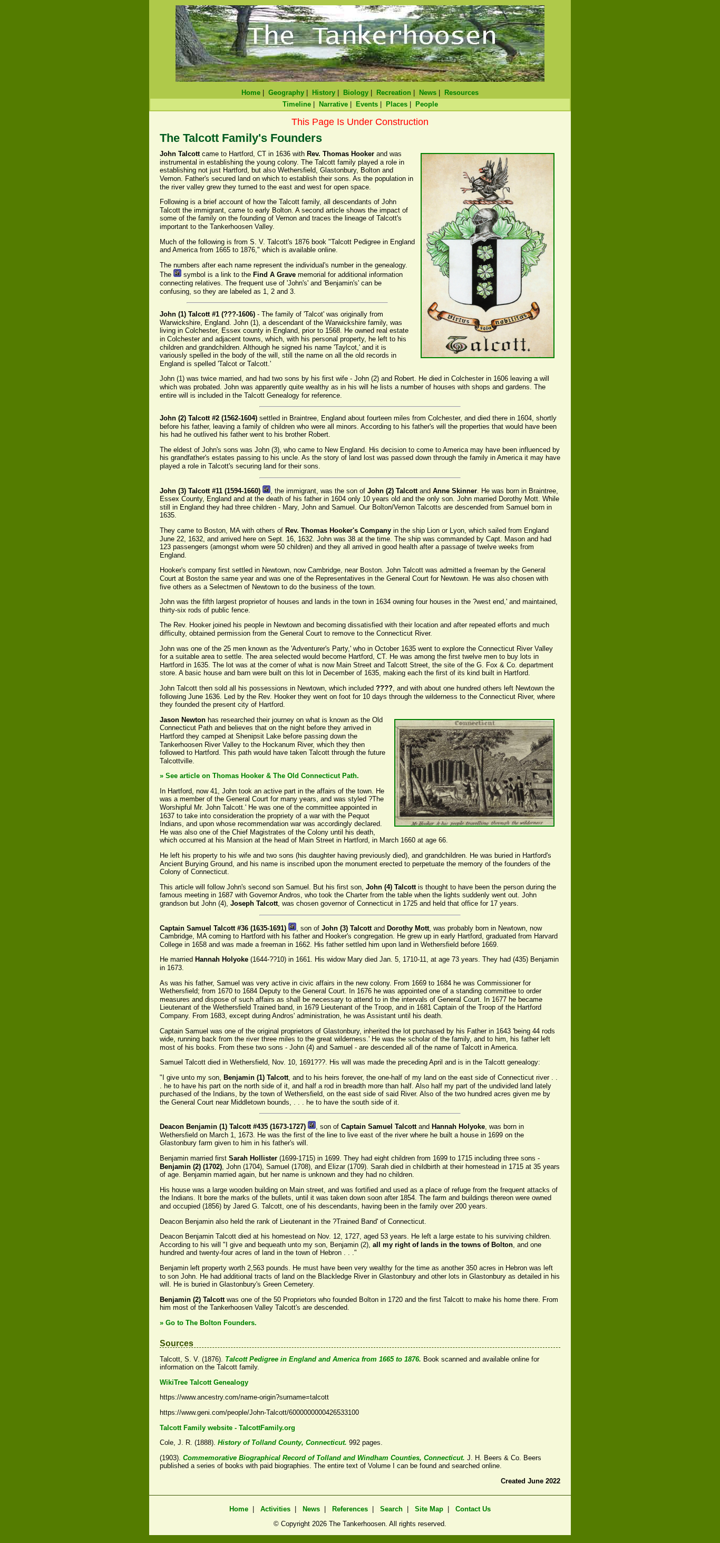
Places (396, 104)
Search (391, 1509)
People (426, 104)
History (323, 93)
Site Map (429, 1509)
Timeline (297, 104)
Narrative (333, 104)
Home (250, 93)
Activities (275, 1509)
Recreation (393, 93)
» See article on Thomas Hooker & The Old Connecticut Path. (259, 776)
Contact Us (473, 1509)
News (427, 93)
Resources (461, 93)
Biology (355, 93)
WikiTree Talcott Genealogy (204, 1382)
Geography (286, 93)
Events (367, 104)
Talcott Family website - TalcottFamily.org (227, 1428)
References (350, 1509)
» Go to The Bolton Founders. (208, 1323)
